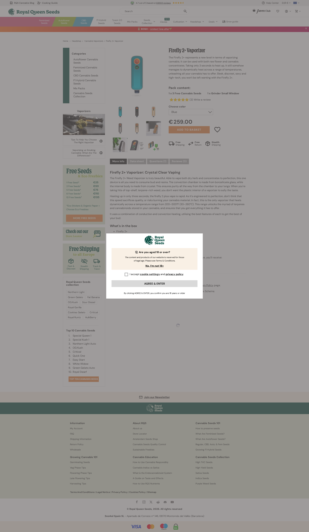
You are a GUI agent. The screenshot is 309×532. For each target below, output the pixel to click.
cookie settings (150, 274)
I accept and (156, 274)
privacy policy (174, 274)
